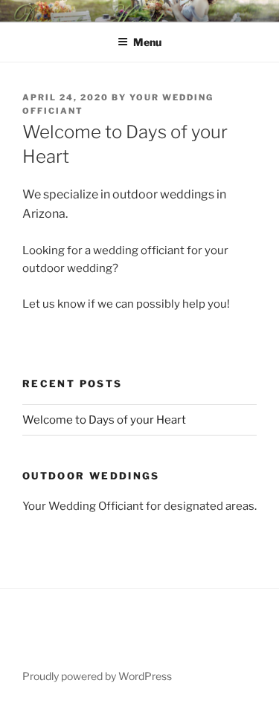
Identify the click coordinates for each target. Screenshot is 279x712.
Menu (147, 42)
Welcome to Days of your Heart (104, 420)
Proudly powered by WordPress (97, 676)
